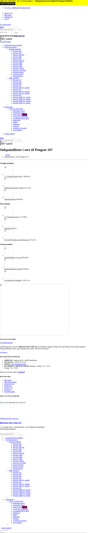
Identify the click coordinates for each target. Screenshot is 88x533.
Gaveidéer (21, 118)
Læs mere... (4, 352)
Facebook (21, 372)
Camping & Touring (20, 128)
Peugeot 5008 (17, 66)
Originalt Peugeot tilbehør (13, 45)
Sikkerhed (16, 124)
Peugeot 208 (17, 51)
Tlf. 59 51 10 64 (9, 8)
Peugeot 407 (17, 95)
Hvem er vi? (8, 13)
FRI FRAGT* (28, 1)
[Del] (5, 530)
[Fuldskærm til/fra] (3, 530)
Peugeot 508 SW (18, 61)
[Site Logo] (5, 25)
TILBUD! (9, 134)
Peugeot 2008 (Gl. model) (21, 97)
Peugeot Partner (18, 72)
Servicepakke (17, 130)
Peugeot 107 (17, 80)
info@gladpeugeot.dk (23, 8)
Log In (6, 19)
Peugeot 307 (17, 89)
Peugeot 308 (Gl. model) (21, 91)
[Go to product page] (46, 171)
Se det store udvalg (7, 3)
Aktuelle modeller (15, 49)
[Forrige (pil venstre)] (1, 532)
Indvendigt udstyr (19, 111)
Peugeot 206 (17, 84)
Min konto (7, 15)
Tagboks (16, 126)
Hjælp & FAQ (9, 384)
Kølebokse (16, 120)
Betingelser (8, 386)
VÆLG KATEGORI (16, 109)
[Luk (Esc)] (7, 530)
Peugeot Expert (18, 74)
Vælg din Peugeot (10, 47)
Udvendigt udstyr (19, 113)
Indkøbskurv (8, 17)
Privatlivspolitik (9, 392)
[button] (2, 27)
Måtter (15, 122)
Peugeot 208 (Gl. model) (21, 88)
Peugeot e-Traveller (19, 70)
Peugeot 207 (17, 86)
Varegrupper (8, 107)
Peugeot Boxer (18, 76)
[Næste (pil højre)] (3, 532)
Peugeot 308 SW (18, 55)
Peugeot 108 (17, 82)
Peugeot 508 (17, 59)
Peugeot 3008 (17, 64)
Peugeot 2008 (17, 63)
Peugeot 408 (17, 57)
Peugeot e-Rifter (18, 68)
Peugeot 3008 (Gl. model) (21, 99)
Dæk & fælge (20, 115)
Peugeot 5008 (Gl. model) (21, 101)
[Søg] (21, 434)
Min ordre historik (10, 382)
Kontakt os (8, 390)
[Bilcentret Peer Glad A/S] (9, 419)
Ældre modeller (14, 78)
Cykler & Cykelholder (20, 116)
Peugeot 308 (17, 53)
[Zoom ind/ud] (1, 530)
